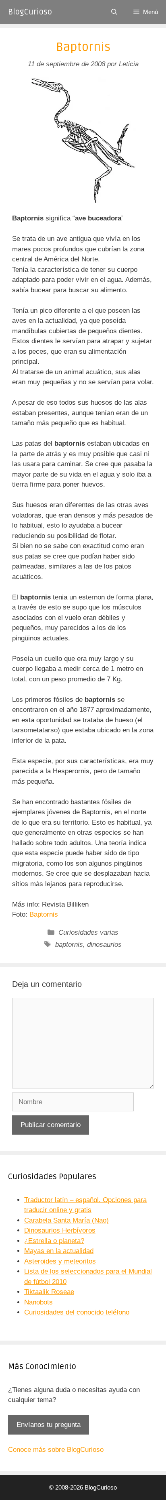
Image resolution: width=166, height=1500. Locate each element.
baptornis (69, 944)
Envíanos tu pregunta (49, 1425)
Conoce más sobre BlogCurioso (56, 1449)
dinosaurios (104, 944)
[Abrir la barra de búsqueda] (114, 12)
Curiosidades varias (88, 932)
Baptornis (43, 914)
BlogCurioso (30, 12)
